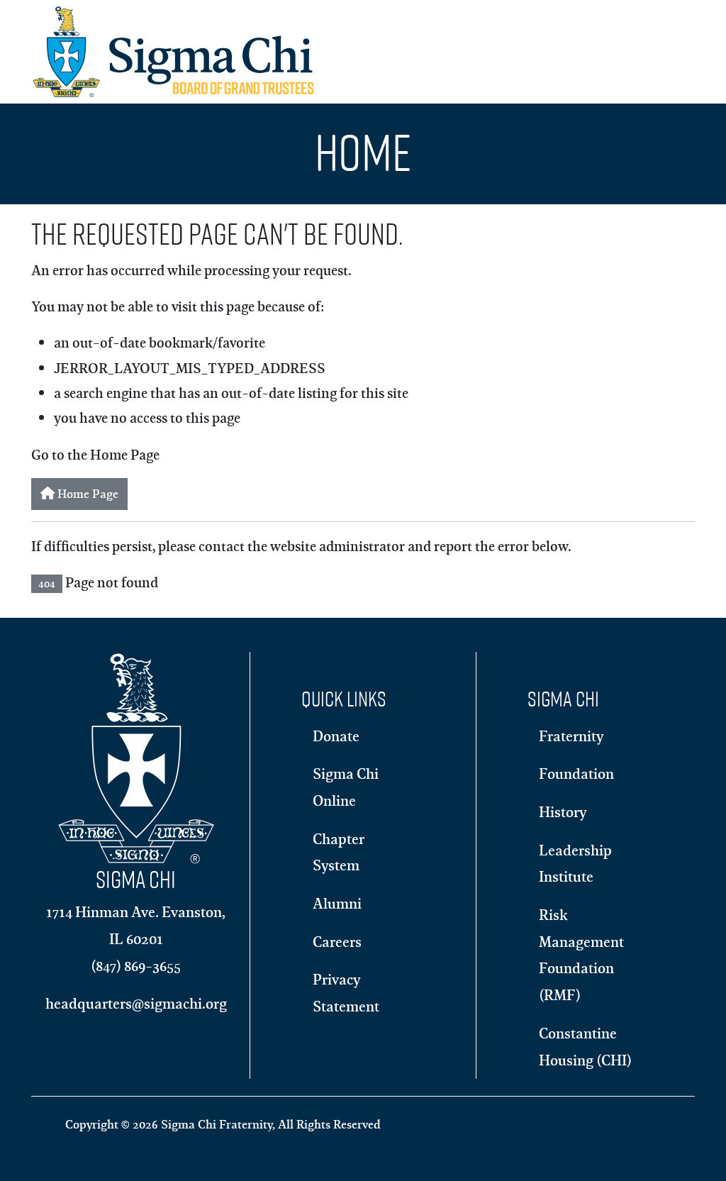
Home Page (86, 493)
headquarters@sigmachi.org (136, 1003)
